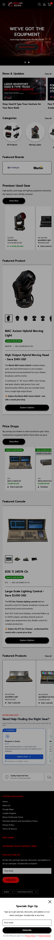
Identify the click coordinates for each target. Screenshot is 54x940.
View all (48, 74)
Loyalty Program (9, 813)
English (6, 892)
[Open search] (39, 4)
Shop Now (13, 201)
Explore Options (27, 407)
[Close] (49, 901)
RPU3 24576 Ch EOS (46, 481)
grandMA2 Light (11, 697)
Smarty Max (12, 240)
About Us (6, 805)
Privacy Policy (30, 936)
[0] (49, 4)
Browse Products (27, 47)
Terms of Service (45, 936)
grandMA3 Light (44, 240)
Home (5, 801)
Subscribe (27, 930)
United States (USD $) (25, 892)
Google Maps (8, 809)
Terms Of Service (10, 829)
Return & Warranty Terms (13, 817)
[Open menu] (4, 4)
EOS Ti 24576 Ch (14, 481)
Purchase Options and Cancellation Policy (20, 821)
